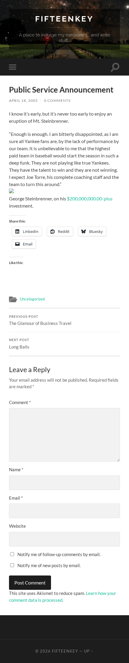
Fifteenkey (64, 18)
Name (16, 469)
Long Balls (19, 343)
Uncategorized (32, 299)
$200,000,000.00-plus (89, 198)
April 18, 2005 (23, 100)
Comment (20, 402)
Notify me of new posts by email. (49, 565)
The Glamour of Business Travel (40, 320)
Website (17, 526)
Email (16, 498)
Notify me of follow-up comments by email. (58, 554)
